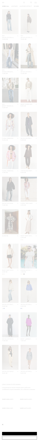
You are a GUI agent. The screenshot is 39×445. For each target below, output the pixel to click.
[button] (19, 433)
